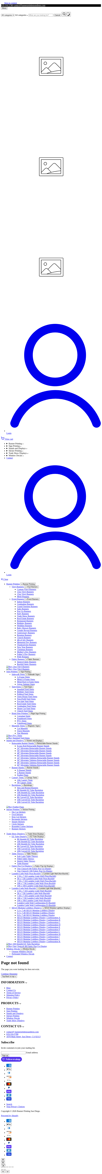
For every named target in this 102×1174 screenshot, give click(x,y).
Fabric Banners (18, 659)
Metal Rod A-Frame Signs (28, 682)
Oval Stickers (17, 814)
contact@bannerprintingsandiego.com (29, 5)
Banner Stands (18, 767)
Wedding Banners (24, 626)
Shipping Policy (13, 995)
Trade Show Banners (26, 616)
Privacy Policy (12, 997)
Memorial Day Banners (27, 642)
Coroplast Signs (23, 716)
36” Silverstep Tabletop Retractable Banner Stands (38, 760)
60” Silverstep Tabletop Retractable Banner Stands (38, 765)
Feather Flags (22, 775)
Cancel (57, 15)
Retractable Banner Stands (23, 743)
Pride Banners (23, 657)
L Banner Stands (24, 773)
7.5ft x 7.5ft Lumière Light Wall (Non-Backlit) (36, 881)
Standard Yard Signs (25, 689)
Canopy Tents (18, 777)
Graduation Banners (25, 604)
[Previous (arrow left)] (2, 1169)
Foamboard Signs (24, 718)
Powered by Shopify (9, 1116)
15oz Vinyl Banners (25, 594)
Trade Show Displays (18, 453)
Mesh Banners (23, 596)
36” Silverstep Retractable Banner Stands (34, 751)
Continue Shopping (9, 974)
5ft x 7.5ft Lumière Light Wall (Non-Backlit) (35, 878)
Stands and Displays (17, 448)
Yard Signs (16, 687)
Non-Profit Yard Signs (26, 699)
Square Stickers (18, 822)
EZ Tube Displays (19, 836)
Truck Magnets (23, 731)
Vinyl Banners (18, 587)
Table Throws (18, 854)
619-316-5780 (7, 5)
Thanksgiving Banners (26, 645)
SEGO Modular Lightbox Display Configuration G (38, 932)
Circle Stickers (18, 824)
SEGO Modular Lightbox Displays (27, 908)
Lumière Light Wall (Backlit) (24, 888)
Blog (8, 988)
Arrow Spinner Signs (26, 684)
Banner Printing (15, 443)
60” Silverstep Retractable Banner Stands (34, 755)
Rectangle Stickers (19, 819)
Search (9, 1104)
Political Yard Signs (25, 694)
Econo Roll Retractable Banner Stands (33, 746)
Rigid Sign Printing (20, 713)
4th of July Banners (25, 640)
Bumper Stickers (19, 829)
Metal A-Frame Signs (26, 679)
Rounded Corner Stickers (22, 826)
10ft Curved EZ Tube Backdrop (30, 800)
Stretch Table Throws (26, 861)
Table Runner (22, 863)
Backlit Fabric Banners (26, 664)
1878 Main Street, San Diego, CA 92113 (23, 1036)
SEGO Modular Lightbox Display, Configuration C (38, 922)
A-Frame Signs (23, 677)
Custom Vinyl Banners (26, 589)
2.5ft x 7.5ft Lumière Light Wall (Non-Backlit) (36, 876)
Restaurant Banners (25, 621)
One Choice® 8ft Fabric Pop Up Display (34, 869)
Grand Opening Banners (27, 606)
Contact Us (11, 990)
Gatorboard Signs (24, 723)
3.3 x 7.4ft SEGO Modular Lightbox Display (36, 910)
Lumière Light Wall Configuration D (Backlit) (36, 905)
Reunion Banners (24, 635)
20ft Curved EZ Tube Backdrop (30, 802)
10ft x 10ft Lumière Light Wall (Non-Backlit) (36, 886)
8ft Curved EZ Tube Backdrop (30, 797)
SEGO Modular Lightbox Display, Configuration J (38, 939)
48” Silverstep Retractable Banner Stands (34, 753)
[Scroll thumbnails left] (3, 1171)
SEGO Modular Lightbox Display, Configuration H (38, 934)
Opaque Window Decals (22, 951)
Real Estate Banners (25, 618)
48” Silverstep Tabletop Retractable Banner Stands (38, 763)
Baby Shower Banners (26, 628)
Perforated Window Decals (23, 954)
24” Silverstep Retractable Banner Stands (34, 748)
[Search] (66, 14)
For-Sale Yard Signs (25, 701)
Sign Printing (14, 446)
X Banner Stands (24, 770)
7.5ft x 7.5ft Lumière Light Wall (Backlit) (34, 896)
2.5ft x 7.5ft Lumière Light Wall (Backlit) (34, 891)
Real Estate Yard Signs (26, 704)
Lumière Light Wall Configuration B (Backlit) (36, 903)
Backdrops (16, 785)
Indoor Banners (23, 602)
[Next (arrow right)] (5, 1169)
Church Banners (24, 637)
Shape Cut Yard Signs (26, 708)
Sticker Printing (15, 451)
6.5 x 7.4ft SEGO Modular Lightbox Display (36, 913)
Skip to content (10, 3)
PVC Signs (21, 721)
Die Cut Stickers (19, 812)
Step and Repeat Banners (27, 788)
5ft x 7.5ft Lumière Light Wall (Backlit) (33, 893)
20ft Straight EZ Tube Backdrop (30, 795)
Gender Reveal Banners (27, 630)
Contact (9, 458)
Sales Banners (23, 609)
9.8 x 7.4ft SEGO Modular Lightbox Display (36, 915)
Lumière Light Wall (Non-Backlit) (26, 873)
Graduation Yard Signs (26, 706)
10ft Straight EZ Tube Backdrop (30, 792)
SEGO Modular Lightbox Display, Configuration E (38, 927)
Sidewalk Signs (18, 674)
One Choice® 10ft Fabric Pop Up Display (34, 871)
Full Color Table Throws (27, 856)
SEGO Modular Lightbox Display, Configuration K (38, 941)
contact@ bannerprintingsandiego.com (22, 1032)
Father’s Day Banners (26, 654)
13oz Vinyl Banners (25, 592)
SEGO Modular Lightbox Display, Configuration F (38, 929)
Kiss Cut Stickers (19, 817)
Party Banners (23, 614)
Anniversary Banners (26, 633)
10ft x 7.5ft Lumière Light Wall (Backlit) (34, 898)
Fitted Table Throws (25, 859)
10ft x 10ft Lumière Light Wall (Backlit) (34, 900)
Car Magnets (22, 728)
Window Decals (16, 455)
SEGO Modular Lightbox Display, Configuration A (38, 918)
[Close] (3, 1159)
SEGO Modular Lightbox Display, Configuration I (38, 937)
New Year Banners (25, 647)
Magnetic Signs (18, 726)
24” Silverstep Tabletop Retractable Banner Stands (38, 758)
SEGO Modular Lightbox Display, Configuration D (38, 925)
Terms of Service (13, 993)
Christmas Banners (25, 649)
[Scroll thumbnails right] (8, 1171)
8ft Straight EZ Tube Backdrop (30, 790)
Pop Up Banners (24, 611)
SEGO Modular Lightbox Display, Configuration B (38, 920)
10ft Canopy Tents (25, 780)
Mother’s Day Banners (26, 652)
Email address (32, 1052)
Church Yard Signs (25, 711)
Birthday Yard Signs (25, 692)
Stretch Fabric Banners (26, 662)
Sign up (5, 1055)
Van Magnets (22, 733)
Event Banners (18, 599)
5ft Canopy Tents (24, 782)
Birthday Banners (24, 623)
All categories (21, 15)
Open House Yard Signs (27, 696)
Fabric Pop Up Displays (22, 866)
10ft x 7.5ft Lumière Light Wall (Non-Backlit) (36, 883)
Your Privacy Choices (15, 1106)
